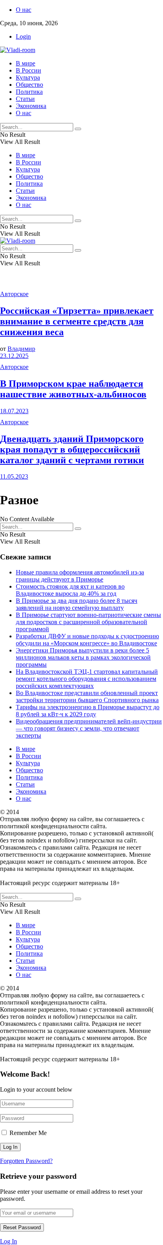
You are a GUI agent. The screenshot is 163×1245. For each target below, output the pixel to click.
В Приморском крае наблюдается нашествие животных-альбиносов (73, 388)
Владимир (21, 348)
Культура (28, 77)
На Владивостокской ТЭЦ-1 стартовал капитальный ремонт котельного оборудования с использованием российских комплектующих (87, 678)
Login (23, 36)
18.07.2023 (14, 411)
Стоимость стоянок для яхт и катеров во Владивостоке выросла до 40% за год (70, 590)
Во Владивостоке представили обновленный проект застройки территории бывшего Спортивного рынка (87, 696)
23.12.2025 (14, 355)
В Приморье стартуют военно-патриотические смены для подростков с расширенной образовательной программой (88, 621)
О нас (23, 9)
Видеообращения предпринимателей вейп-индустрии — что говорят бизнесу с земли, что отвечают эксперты (89, 728)
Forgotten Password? (26, 1160)
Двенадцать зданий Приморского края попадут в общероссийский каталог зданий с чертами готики (72, 449)
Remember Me (28, 1132)
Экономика (31, 106)
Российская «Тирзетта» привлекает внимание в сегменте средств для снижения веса (77, 321)
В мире (25, 63)
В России (28, 70)
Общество (29, 84)
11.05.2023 (14, 476)
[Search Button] (78, 129)
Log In (8, 1241)
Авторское (14, 294)
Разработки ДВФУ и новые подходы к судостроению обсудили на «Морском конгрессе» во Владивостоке (87, 640)
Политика (29, 91)
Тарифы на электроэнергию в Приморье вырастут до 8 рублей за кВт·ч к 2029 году (87, 711)
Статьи (25, 98)
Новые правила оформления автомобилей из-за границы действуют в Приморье (80, 576)
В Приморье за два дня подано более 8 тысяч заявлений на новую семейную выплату (76, 604)
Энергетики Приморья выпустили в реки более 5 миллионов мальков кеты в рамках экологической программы (83, 657)
